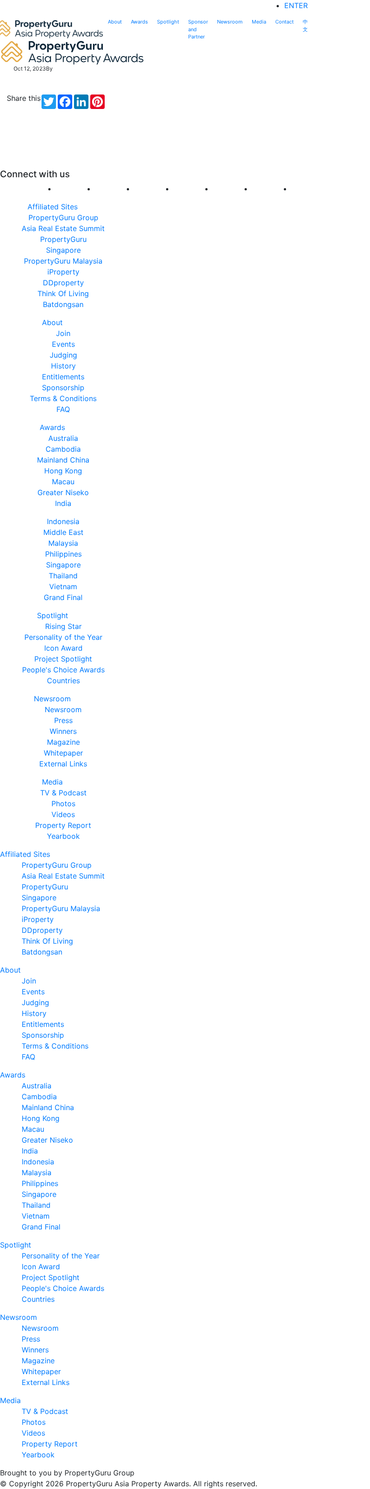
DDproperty (63, 282)
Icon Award (63, 647)
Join (63, 333)
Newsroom (230, 22)
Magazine (63, 742)
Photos (63, 803)
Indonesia (63, 521)
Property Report (63, 825)
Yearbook (63, 836)
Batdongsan (63, 304)
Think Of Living (63, 293)
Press (63, 720)
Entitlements (63, 376)
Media (259, 22)
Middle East (63, 532)
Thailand (63, 575)
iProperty (63, 271)
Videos (63, 814)
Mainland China (63, 459)
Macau (63, 481)
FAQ (63, 409)
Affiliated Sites (53, 206)
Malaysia (63, 543)
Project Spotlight (63, 658)
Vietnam (63, 586)
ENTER (296, 5)
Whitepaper (63, 752)
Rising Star (63, 626)
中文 (305, 26)
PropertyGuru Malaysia (63, 260)
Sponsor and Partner (198, 29)
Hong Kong (63, 470)
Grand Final (63, 597)
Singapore (63, 564)
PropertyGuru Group (63, 217)
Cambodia (63, 449)
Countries (63, 680)
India (63, 503)
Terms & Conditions (63, 398)
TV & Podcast (63, 792)
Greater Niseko (63, 492)
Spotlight (168, 22)
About (115, 22)
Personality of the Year (63, 637)
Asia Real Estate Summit (63, 228)
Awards (139, 22)
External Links (63, 763)
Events (63, 344)
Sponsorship (63, 387)
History (63, 365)
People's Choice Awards (63, 669)
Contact (284, 22)
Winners (63, 731)
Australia (63, 438)
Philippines (63, 553)
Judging (63, 354)
